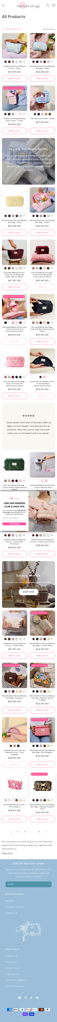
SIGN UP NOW (14, 524)
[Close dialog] (55, 493)
